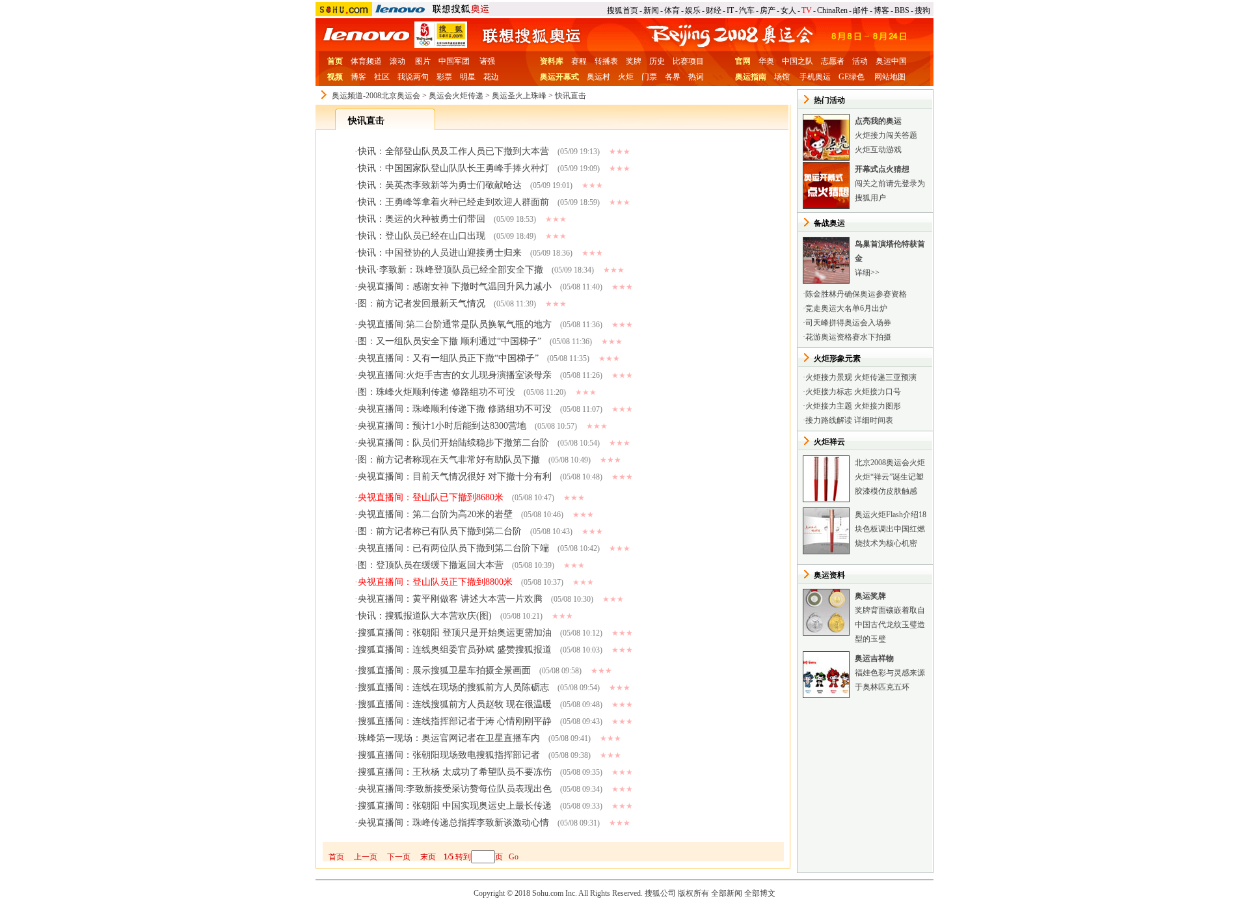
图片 (423, 61)
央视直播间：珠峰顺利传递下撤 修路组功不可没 (455, 409)
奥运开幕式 (559, 76)
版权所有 (693, 893)
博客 (881, 10)
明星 (468, 76)
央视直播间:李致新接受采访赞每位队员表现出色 (455, 789)
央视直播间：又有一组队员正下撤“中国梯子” (448, 358)
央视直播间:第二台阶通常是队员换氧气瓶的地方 (455, 324)
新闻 (651, 10)
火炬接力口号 (877, 391)
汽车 (747, 10)
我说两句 (413, 76)
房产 (767, 10)
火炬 (626, 76)
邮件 (860, 10)
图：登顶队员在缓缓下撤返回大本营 (431, 565)
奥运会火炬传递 (456, 95)
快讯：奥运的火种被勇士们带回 (421, 219)
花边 (491, 76)
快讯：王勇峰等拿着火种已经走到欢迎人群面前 (453, 202)
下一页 (398, 856)
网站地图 (890, 76)
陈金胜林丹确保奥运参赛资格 (856, 294)
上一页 (365, 856)
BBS (901, 10)
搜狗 (922, 10)
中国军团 (454, 61)
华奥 (766, 61)
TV (806, 10)
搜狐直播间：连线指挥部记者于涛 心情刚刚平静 (455, 721)
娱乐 (693, 10)
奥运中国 (891, 61)
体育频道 (366, 61)
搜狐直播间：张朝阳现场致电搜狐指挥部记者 (449, 755)
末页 (428, 856)
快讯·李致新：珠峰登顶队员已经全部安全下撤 (450, 270)
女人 (788, 10)
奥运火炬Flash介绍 (887, 514)
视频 (335, 76)
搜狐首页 (622, 10)
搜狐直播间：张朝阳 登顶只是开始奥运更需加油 (455, 633)
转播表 (606, 61)
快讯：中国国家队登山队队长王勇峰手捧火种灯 (453, 168)
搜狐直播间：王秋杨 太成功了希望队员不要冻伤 (455, 772)
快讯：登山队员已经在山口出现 (421, 236)
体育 (672, 10)
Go (513, 856)
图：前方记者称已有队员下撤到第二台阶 (440, 531)
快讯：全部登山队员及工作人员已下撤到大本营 (453, 151)
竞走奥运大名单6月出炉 (846, 308)
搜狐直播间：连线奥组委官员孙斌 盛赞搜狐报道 (455, 649)
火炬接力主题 (828, 406)
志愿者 (832, 61)
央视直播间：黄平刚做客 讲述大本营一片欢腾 (450, 599)
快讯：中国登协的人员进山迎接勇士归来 (440, 253)
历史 (657, 61)
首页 (335, 61)
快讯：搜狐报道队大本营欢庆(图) (425, 616)
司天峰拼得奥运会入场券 (848, 322)
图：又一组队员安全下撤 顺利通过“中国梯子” (449, 341)
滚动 (397, 61)
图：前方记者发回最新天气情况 (421, 303)
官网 (743, 61)
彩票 (444, 76)
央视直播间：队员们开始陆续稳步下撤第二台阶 (453, 443)
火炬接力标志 (828, 391)
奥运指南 (750, 76)
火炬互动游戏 (878, 149)
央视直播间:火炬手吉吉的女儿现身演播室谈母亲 (455, 375)
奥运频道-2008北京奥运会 (376, 95)
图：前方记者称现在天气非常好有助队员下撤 (449, 460)
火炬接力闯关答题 (886, 135)
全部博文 (759, 893)
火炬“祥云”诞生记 (885, 476)
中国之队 (797, 61)
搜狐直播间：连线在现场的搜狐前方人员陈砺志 (453, 687)
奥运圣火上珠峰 (519, 95)
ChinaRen (832, 10)
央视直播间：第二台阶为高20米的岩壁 (435, 514)
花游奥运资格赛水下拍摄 (848, 337)
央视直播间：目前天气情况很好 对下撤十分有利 (455, 476)
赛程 (579, 61)
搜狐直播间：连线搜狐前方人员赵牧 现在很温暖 (455, 704)
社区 (382, 76)
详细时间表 (873, 420)
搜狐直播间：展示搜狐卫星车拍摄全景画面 (444, 670)
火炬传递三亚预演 (885, 377)
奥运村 (598, 76)
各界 (672, 76)
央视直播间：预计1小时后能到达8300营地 (442, 426)
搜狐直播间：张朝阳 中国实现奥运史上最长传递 (455, 806)
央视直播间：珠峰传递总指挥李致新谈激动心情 (453, 823)
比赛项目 (688, 61)
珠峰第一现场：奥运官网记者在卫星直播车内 (449, 738)
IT (730, 10)
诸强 (487, 61)
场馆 (782, 76)
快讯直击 (570, 95)
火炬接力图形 (877, 406)
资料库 (551, 61)
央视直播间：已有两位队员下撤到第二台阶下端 (453, 548)
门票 (649, 76)
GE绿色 (852, 76)
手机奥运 (815, 76)
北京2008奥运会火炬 (890, 462)
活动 (860, 61)
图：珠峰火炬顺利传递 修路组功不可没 (436, 392)
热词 (696, 76)
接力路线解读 (828, 420)
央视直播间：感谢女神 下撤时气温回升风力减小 (455, 286)
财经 (713, 10)
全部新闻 (726, 893)
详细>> (867, 272)
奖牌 (633, 61)
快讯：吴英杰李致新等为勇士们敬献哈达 (440, 185)
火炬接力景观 (828, 377)
